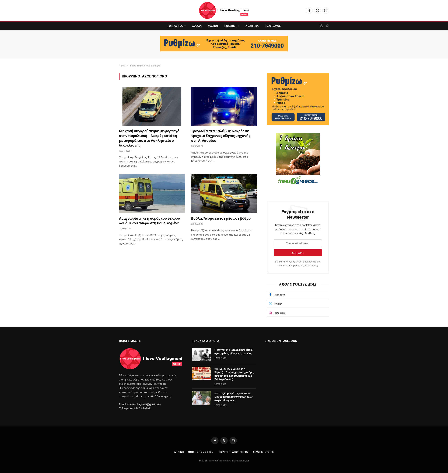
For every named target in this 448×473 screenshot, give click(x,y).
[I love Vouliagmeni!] (224, 10)
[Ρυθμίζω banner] (224, 43)
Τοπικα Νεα (175, 25)
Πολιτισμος (273, 25)
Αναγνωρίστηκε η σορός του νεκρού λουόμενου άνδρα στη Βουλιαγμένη (149, 220)
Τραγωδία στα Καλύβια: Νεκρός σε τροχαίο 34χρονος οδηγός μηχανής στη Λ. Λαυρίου (220, 136)
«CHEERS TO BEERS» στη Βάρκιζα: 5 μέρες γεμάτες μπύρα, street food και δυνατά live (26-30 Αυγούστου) (234, 374)
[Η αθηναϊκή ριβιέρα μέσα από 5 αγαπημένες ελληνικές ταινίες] (201, 354)
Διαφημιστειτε (263, 451)
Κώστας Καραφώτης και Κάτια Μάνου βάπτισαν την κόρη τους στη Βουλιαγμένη (233, 397)
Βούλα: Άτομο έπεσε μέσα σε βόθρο (221, 218)
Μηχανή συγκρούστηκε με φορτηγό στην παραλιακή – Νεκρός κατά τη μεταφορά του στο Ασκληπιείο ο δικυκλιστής (149, 138)
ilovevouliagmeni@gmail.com (144, 404)
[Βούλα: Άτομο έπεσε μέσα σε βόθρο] (224, 193)
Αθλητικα (252, 25)
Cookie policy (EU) (201, 451)
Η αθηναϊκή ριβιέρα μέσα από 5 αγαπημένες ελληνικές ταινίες (233, 351)
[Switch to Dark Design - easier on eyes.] (321, 25)
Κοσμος (213, 25)
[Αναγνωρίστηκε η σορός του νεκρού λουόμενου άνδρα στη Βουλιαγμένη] (152, 193)
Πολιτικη (230, 25)
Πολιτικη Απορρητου (233, 451)
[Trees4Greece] (298, 159)
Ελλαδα (197, 25)
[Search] (327, 26)
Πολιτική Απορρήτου (289, 265)
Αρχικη (179, 451)
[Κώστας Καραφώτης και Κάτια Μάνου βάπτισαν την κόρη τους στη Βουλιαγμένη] (201, 398)
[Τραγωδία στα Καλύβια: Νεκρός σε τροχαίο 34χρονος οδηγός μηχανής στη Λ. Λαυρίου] (224, 106)
